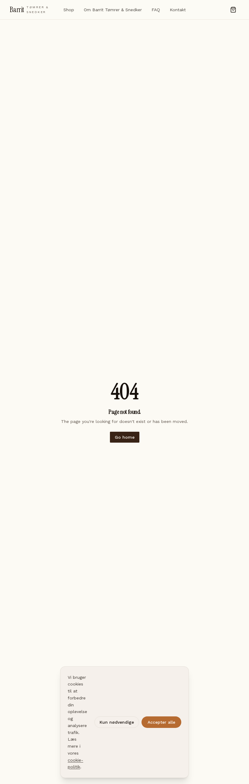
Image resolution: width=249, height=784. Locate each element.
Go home (125, 437)
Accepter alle (161, 722)
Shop (68, 9)
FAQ (156, 9)
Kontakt (178, 9)
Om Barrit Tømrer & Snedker (113, 9)
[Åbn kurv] (233, 10)
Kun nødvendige (117, 722)
